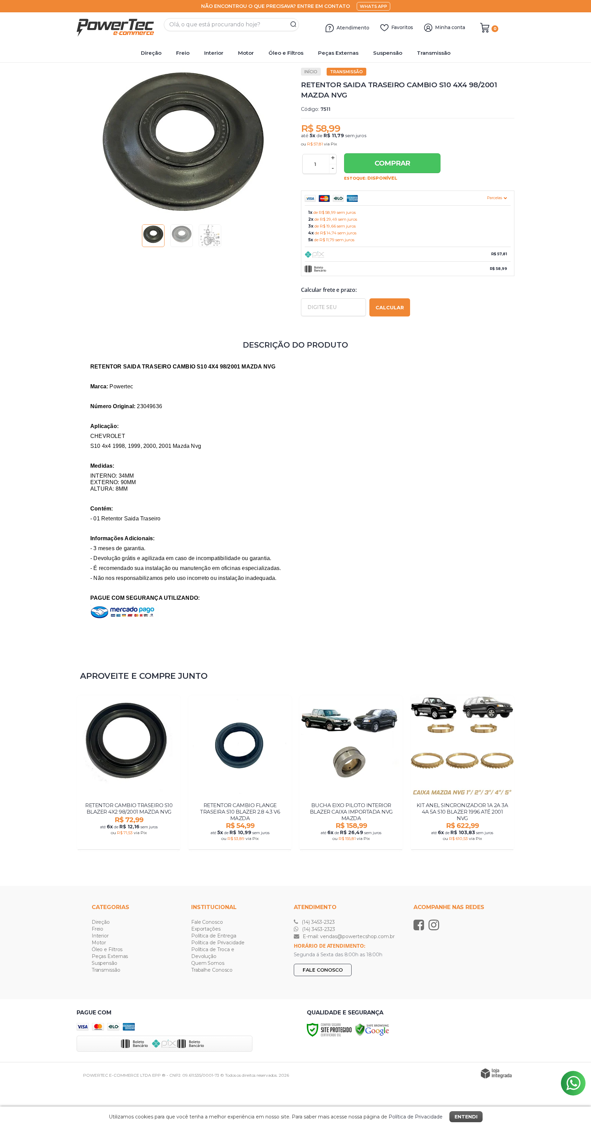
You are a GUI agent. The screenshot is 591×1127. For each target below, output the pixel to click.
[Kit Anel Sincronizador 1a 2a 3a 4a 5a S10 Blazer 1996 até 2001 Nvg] (462, 773)
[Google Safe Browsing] (372, 1029)
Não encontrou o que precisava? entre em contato (275, 6)
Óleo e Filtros (107, 949)
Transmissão (346, 71)
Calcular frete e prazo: (328, 290)
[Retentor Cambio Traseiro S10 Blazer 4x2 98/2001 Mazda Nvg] (129, 773)
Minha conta (450, 27)
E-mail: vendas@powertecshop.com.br (348, 936)
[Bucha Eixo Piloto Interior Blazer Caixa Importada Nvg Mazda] (351, 773)
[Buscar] (291, 24)
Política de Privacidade (218, 943)
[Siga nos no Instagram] (436, 924)
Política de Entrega (213, 936)
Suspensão (104, 963)
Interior (100, 936)
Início (310, 71)
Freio (98, 929)
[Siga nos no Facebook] (420, 924)
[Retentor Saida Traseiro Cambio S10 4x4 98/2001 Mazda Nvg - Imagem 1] (153, 235)
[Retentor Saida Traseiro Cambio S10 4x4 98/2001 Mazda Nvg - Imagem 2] (181, 235)
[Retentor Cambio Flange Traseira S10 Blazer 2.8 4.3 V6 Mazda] (240, 773)
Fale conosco (323, 970)
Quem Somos (207, 963)
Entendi (466, 1117)
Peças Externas (110, 956)
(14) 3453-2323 (317, 922)
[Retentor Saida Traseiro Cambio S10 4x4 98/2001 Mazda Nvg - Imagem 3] (210, 235)
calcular (390, 308)
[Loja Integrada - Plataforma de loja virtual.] (496, 1073)
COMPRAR (392, 163)
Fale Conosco (207, 922)
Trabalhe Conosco (212, 970)
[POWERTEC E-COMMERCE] (118, 27)
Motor (99, 943)
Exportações (206, 929)
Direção (101, 922)
